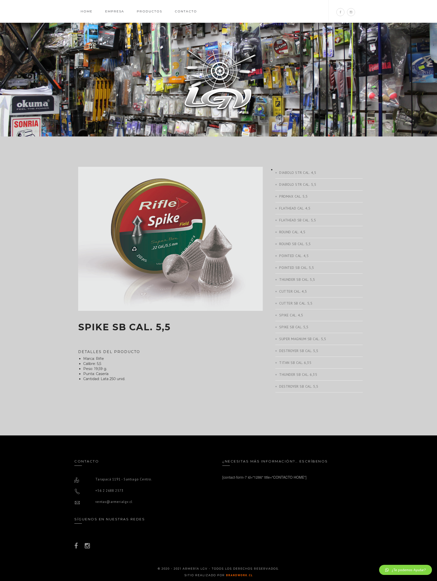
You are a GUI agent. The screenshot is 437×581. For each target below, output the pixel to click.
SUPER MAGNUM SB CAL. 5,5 (302, 339)
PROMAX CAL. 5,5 (293, 196)
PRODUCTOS (149, 11)
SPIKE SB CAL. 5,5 (294, 327)
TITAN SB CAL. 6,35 (295, 362)
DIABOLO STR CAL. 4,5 (297, 172)
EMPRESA (114, 11)
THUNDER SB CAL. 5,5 (297, 279)
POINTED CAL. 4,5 (294, 255)
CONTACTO (186, 11)
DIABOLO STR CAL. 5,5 (297, 184)
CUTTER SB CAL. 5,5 (295, 303)
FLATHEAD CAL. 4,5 (295, 208)
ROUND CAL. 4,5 (292, 232)
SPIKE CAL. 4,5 (291, 315)
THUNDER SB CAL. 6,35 (298, 374)
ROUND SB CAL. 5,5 (295, 244)
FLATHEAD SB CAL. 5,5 (297, 220)
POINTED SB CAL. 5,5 (296, 267)
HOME (87, 11)
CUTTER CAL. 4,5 (293, 291)
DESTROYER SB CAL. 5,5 (298, 350)
